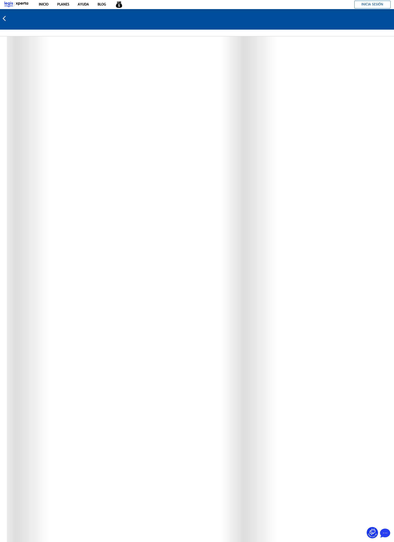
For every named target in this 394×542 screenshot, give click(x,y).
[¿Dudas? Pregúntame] (372, 532)
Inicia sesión (372, 4)
